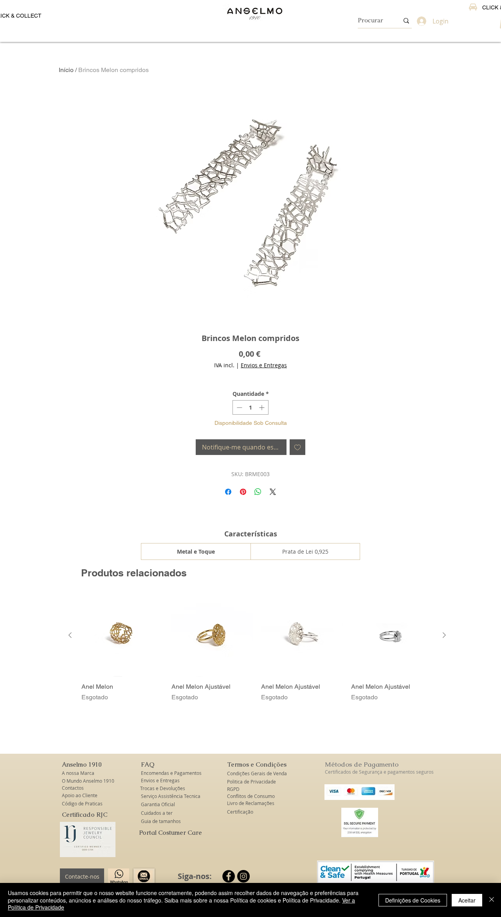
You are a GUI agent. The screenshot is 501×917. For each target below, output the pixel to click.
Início (66, 70)
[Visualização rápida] (122, 635)
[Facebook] (228, 876)
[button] (82, 764)
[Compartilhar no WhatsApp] (258, 491)
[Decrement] (238, 407)
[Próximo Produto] (444, 635)
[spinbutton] (250, 407)
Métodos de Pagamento (361, 764)
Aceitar (467, 900)
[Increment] (262, 407)
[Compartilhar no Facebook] (228, 491)
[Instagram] (243, 876)
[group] (257, 648)
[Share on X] (273, 491)
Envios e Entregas (264, 365)
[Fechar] (491, 900)
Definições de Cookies (412, 900)
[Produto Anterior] (70, 635)
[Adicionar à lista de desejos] (297, 447)
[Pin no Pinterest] (243, 491)
